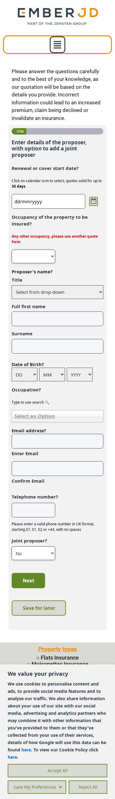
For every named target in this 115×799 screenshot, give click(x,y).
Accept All (58, 770)
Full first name (28, 306)
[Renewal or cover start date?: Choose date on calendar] (93, 201)
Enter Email (25, 453)
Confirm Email (28, 481)
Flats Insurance (60, 657)
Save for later (39, 608)
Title (17, 280)
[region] (57, 731)
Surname (22, 333)
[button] (57, 44)
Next (28, 580)
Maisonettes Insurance (60, 664)
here (26, 750)
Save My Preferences (34, 787)
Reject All (88, 787)
